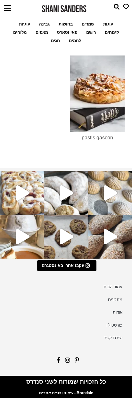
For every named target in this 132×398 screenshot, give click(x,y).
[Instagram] (66, 361)
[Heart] (124, 8)
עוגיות (24, 24)
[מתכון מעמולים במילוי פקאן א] (110, 193)
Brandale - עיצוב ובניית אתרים (66, 393)
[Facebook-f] (57, 361)
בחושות (66, 24)
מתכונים (115, 299)
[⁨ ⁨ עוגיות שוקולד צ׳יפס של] (66, 237)
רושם (91, 32)
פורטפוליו (114, 325)
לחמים (75, 40)
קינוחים (112, 32)
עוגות (108, 24)
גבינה (44, 24)
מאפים (42, 32)
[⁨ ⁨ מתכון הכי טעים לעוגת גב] (22, 237)
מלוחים (20, 32)
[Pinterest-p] (75, 361)
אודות (117, 312)
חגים (55, 40)
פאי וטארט (67, 32)
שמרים (88, 24)
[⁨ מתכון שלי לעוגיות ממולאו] (66, 193)
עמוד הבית (112, 286)
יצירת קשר (113, 337)
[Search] (115, 8)
